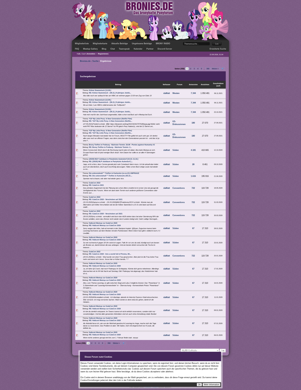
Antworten (193, 84)
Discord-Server (165, 49)
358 (207, 69)
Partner (149, 49)
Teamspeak (124, 49)
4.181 (193, 150)
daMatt (166, 93)
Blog (104, 49)
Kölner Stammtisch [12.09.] (100, 90)
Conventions (178, 188)
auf (218, 86)
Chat (112, 49)
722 (193, 188)
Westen (176, 93)
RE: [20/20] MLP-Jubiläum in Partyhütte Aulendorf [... (111, 161)
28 (193, 164)
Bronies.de (85, 61)
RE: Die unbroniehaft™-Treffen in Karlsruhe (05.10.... (110, 176)
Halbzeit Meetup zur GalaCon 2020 (103, 223)
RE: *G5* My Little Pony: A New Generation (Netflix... (110, 121)
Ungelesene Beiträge (142, 43)
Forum (179, 84)
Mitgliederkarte (100, 43)
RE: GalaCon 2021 (96, 185)
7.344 (193, 93)
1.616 (193, 176)
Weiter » (215, 69)
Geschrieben (218, 83)
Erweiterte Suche (218, 49)
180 (193, 123)
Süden (175, 150)
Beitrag (118, 84)
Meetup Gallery (90, 49)
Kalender (138, 49)
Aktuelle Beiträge (119, 43)
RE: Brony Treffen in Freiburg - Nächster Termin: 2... (110, 147)
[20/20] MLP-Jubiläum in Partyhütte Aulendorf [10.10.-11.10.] (113, 159)
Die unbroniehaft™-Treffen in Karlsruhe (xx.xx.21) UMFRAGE (114, 173)
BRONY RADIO (163, 43)
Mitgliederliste (82, 43)
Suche (95, 61)
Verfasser (166, 84)
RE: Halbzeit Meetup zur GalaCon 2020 (105, 225)
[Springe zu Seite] (222, 68)
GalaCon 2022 (94, 183)
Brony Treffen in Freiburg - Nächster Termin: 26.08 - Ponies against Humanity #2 (122, 145)
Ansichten (205, 84)
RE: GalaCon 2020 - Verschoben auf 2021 (105, 199)
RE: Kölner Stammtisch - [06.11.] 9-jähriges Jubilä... (110, 93)
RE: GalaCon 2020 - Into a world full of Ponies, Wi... (110, 254)
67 (193, 228)
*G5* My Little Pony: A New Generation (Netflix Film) (110, 119)
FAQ (77, 49)
